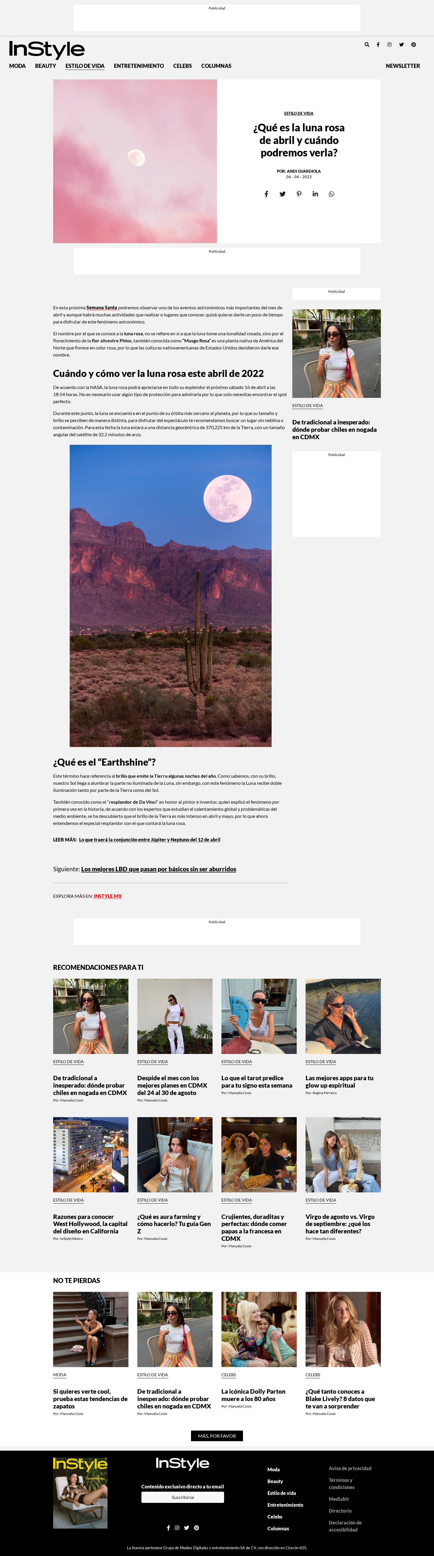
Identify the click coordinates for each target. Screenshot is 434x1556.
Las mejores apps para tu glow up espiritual (339, 1081)
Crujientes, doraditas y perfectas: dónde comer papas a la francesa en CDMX (254, 1227)
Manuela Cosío (71, 1100)
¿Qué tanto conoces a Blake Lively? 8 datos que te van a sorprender (340, 1398)
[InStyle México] (47, 50)
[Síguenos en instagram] (389, 44)
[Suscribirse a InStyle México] (80, 1492)
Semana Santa (102, 307)
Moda (17, 66)
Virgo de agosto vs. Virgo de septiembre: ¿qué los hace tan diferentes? (340, 1224)
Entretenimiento (139, 66)
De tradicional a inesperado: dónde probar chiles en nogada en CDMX (334, 429)
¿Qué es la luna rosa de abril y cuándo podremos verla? (299, 139)
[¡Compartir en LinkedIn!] (315, 194)
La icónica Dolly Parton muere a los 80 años (253, 1394)
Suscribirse (183, 1497)
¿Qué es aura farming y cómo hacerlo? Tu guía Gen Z (174, 1224)
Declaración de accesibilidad (345, 1526)
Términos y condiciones (342, 1483)
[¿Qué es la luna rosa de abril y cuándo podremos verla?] (135, 161)
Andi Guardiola (304, 171)
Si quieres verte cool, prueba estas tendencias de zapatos (90, 1398)
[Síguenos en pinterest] (413, 44)
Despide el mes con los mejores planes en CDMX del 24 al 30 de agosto (172, 1085)
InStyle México (71, 1238)
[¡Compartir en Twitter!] (283, 194)
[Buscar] (367, 44)
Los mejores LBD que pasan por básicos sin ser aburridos (158, 868)
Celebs (182, 66)
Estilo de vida (85, 66)
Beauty (45, 66)
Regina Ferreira (325, 1093)
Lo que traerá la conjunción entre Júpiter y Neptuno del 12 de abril (150, 839)
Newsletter (403, 66)
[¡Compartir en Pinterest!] (299, 194)
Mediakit (339, 1499)
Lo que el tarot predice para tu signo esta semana (256, 1081)
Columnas (216, 66)
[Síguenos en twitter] (401, 44)
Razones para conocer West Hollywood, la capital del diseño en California (90, 1224)
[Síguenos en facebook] (378, 44)
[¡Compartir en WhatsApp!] (331, 194)
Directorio (340, 1510)
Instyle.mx (108, 896)
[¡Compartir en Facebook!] (266, 194)
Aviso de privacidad (350, 1468)
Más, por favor (217, 1436)
